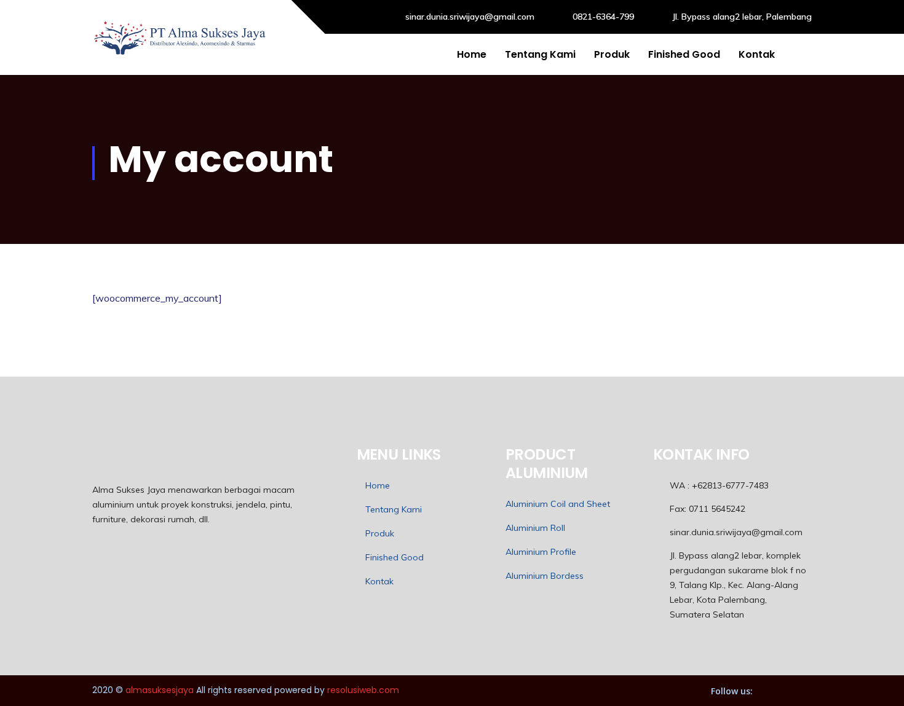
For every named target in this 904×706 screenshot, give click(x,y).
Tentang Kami (540, 54)
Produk (612, 54)
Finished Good (684, 54)
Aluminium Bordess (545, 575)
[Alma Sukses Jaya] (180, 37)
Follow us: (732, 691)
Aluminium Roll (535, 527)
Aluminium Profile (541, 551)
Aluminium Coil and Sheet (558, 503)
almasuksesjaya (159, 690)
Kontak (757, 54)
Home (471, 54)
